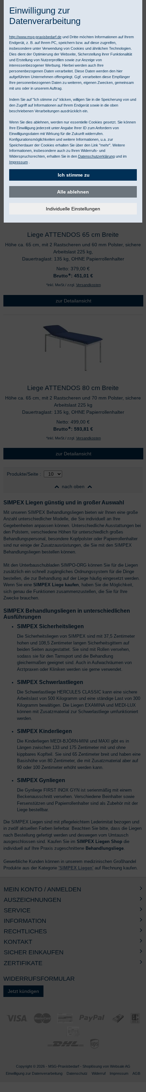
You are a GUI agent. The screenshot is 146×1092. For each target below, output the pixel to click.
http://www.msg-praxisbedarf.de (35, 37)
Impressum (18, 162)
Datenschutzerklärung (96, 156)
